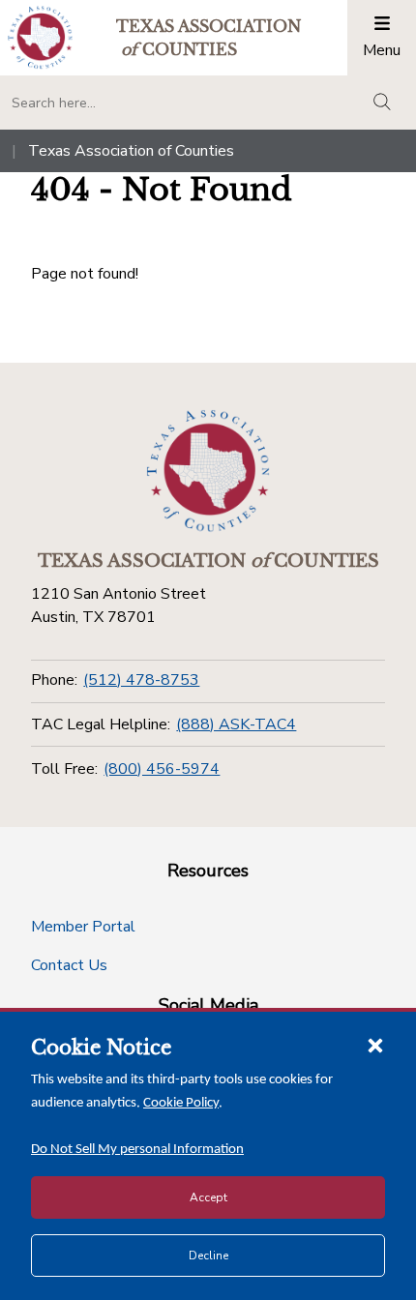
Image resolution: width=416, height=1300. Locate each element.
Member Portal (83, 926)
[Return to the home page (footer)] (208, 471)
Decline (208, 1255)
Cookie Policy (181, 1103)
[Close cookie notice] (375, 1044)
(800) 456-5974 (162, 769)
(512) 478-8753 (141, 680)
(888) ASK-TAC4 (236, 724)
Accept (208, 1197)
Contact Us (69, 965)
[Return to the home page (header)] (40, 37)
